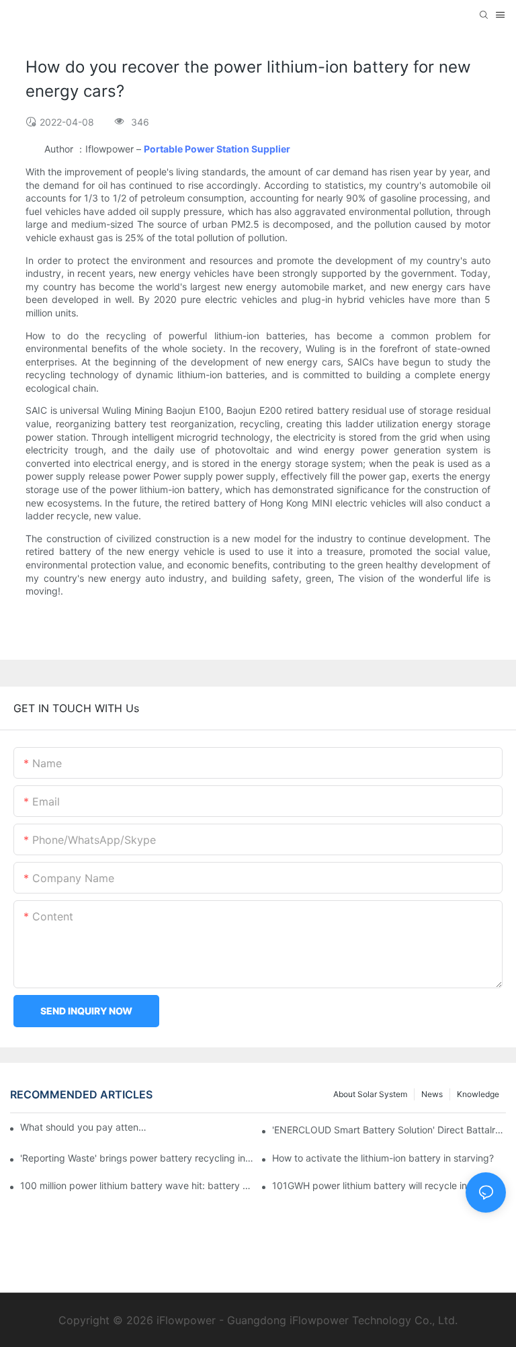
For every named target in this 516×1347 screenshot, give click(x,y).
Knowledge (478, 1094)
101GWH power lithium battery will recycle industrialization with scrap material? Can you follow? (389, 1185)
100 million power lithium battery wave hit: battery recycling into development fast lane (137, 1185)
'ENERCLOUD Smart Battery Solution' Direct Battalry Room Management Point (389, 1129)
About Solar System (370, 1094)
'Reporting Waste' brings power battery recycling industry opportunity (137, 1158)
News (432, 1094)
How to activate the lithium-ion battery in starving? (383, 1158)
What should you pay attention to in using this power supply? (84, 1127)
